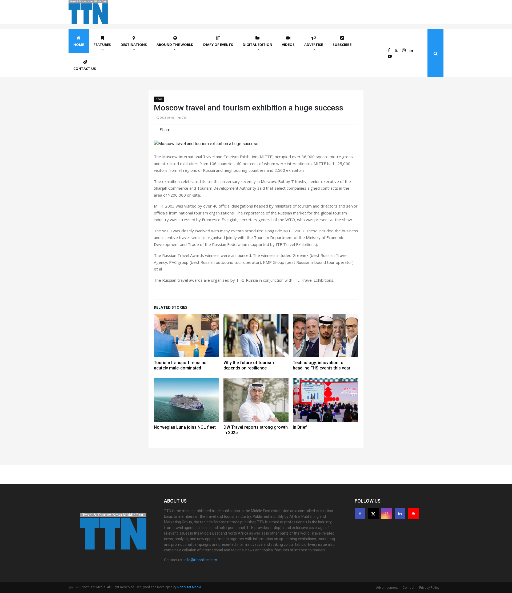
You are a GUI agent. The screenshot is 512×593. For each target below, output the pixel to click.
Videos (288, 44)
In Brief (300, 427)
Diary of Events (218, 44)
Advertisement (387, 588)
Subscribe (342, 44)
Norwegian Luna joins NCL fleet (185, 427)
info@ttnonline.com (200, 560)
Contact (408, 588)
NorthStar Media (189, 587)
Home (78, 44)
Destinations (134, 44)
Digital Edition (257, 44)
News (159, 99)
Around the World (175, 44)
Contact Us (84, 68)
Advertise (313, 44)
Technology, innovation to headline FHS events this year (321, 365)
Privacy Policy (429, 588)
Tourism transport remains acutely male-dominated (180, 365)
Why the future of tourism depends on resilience (248, 365)
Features (102, 44)
